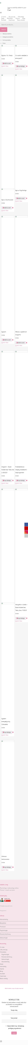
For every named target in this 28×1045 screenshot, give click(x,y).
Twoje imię (14, 1010)
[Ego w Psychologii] (21, 130)
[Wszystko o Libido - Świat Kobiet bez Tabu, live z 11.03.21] (21, 545)
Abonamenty (4, 919)
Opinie (2, 969)
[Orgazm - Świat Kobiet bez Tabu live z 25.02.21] (7, 407)
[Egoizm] (7, 272)
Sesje (1, 964)
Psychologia (3, 930)
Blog (1, 971)
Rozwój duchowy (5, 934)
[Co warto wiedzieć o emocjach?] (21, 48)
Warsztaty (3, 966)
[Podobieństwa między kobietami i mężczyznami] (21, 407)
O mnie (2, 947)
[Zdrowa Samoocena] (7, 796)
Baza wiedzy (4, 978)
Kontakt (2, 974)
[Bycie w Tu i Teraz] (7, 48)
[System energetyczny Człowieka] (7, 602)
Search (3, 29)
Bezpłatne (3, 923)
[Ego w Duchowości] (7, 135)
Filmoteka (3, 952)
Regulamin (3, 910)
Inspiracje (3, 976)
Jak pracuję (3, 949)
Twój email (14, 1018)
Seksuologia (3, 938)
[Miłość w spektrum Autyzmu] (21, 272)
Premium (3, 927)
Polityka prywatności (6, 906)
